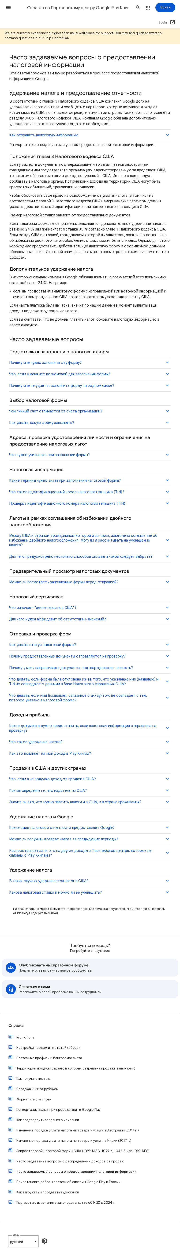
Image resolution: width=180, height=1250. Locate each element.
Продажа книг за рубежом (37, 1089)
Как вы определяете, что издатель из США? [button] (48, 790)
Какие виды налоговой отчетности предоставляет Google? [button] (62, 827)
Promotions (25, 1037)
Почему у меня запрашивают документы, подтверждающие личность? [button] (71, 667)
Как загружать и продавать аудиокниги (47, 1192)
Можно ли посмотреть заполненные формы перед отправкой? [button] (63, 582)
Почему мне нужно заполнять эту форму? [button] (45, 362)
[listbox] (23, 1241)
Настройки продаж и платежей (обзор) (48, 1048)
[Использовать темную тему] (44, 1240)
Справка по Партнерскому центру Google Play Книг (78, 7)
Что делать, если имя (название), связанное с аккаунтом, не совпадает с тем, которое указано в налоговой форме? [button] (78, 698)
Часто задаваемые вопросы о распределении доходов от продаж (70, 1161)
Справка (16, 1025)
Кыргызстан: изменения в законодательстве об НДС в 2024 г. (65, 1202)
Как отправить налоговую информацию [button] (44, 135)
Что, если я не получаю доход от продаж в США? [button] (52, 779)
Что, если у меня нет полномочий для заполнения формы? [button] (59, 374)
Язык (16, 1235)
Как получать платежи (34, 1079)
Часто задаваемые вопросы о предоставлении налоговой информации (76, 1171)
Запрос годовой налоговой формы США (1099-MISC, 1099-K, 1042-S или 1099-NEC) (83, 1151)
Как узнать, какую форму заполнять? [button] (41, 422)
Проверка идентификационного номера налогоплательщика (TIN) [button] (67, 503)
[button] (8, 7)
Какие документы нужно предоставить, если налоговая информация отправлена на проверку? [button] (82, 728)
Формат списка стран (34, 1099)
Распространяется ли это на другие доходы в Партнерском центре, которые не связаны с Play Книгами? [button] (80, 853)
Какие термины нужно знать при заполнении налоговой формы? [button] (65, 480)
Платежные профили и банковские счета (49, 1058)
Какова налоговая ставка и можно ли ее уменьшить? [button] (55, 892)
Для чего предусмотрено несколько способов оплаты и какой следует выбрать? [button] (80, 556)
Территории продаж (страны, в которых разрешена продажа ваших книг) (75, 1068)
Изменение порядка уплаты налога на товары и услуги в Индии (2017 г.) (73, 1140)
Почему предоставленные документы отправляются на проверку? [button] (67, 656)
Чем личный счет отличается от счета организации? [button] (55, 411)
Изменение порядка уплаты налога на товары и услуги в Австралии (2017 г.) (77, 1130)
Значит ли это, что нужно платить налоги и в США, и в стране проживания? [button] (75, 802)
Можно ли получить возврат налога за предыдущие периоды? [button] (63, 839)
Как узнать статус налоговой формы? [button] (42, 644)
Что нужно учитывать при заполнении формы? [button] (49, 455)
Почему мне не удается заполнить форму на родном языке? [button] (61, 385)
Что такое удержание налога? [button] (35, 742)
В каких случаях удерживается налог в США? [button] (48, 881)
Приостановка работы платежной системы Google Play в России (68, 1182)
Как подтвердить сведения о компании (47, 1120)
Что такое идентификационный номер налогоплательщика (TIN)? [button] (66, 492)
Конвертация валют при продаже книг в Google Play (58, 1110)
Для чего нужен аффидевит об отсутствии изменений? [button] (57, 619)
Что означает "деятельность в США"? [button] (42, 607)
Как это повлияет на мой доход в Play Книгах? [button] (50, 753)
